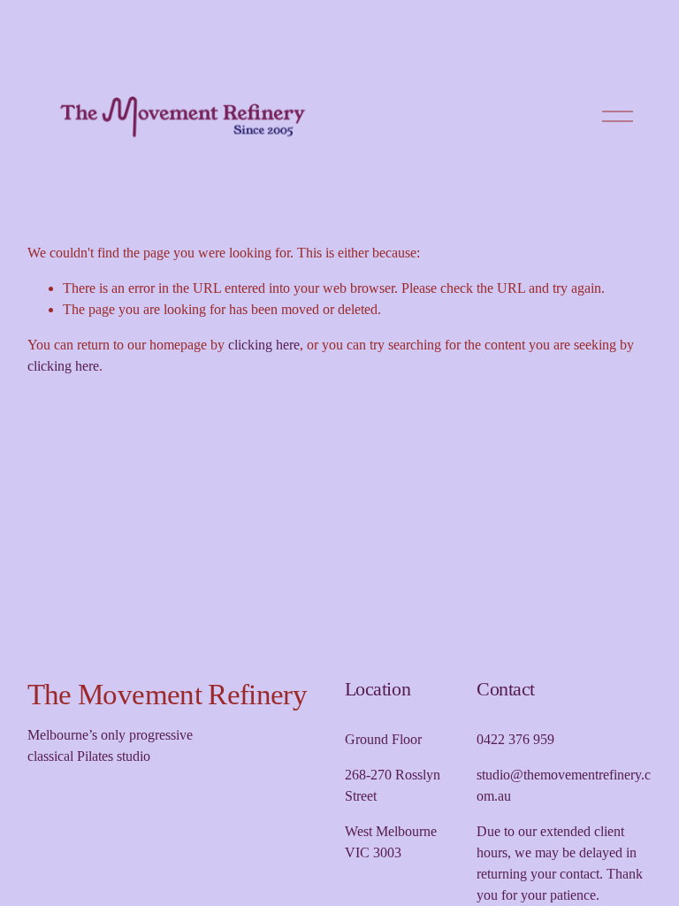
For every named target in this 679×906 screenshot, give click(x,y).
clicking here (264, 344)
